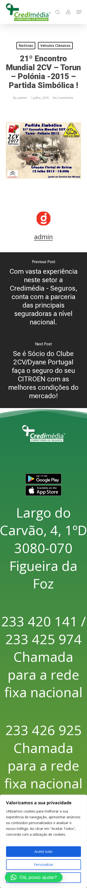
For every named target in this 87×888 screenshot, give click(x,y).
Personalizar (43, 864)
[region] (43, 841)
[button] (79, 12)
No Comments (63, 98)
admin (22, 98)
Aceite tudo (43, 851)
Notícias (26, 45)
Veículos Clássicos (55, 45)
